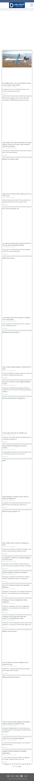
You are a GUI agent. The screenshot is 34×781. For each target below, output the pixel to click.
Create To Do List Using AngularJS (13, 738)
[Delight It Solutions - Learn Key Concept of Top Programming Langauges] (17, 5)
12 (13, 766)
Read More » (5, 94)
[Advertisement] (17, 29)
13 (16, 766)
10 (27, 764)
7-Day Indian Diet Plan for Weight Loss (14, 433)
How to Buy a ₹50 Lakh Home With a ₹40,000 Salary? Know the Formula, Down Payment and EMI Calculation (16, 144)
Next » (20, 766)
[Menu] (2, 5)
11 (30, 764)
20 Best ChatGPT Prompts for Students (14, 572)
